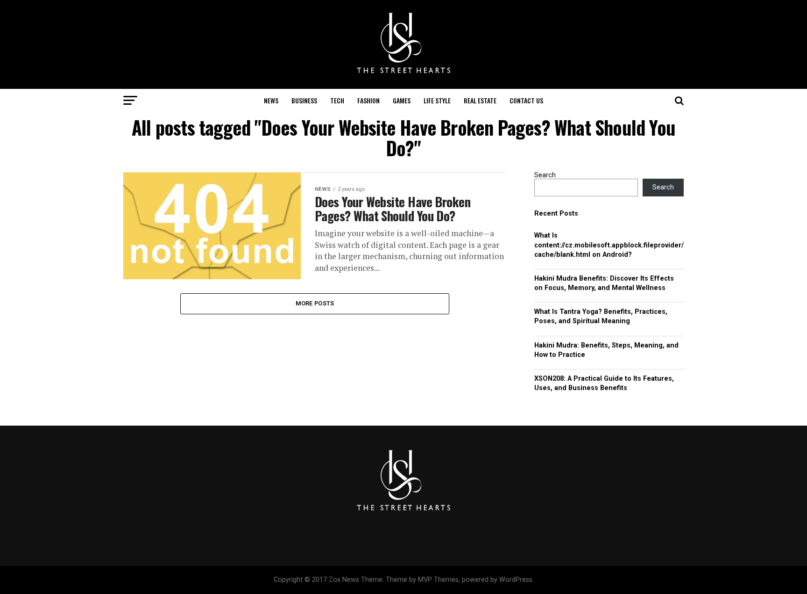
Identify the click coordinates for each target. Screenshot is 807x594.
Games (402, 100)
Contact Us (526, 100)
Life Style (437, 100)
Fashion (368, 100)
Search (545, 175)
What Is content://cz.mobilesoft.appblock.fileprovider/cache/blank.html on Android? (609, 245)
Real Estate (480, 100)
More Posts (315, 303)
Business (304, 100)
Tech (337, 100)
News (271, 100)
